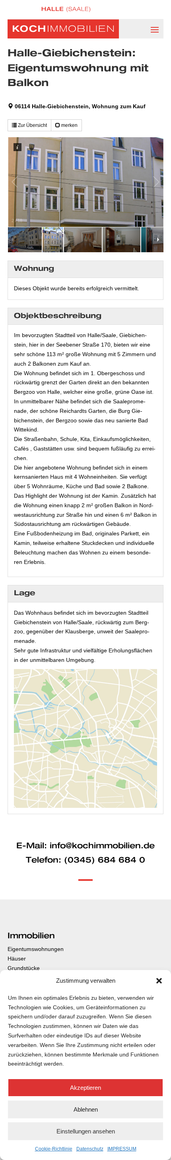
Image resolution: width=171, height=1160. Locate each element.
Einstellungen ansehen (85, 1131)
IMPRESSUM (121, 1149)
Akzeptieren (85, 1087)
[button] (159, 981)
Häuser (17, 958)
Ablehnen (86, 1109)
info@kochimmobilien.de (102, 846)
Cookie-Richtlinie (53, 1149)
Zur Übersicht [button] (32, 125)
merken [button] (69, 125)
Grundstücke (24, 968)
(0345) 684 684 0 (104, 860)
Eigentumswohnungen (36, 949)
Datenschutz (89, 1149)
